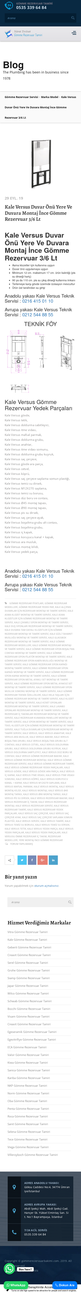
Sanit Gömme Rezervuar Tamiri (28, 1124)
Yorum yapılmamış (21, 844)
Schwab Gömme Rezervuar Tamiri (30, 1001)
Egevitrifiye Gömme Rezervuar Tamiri (32, 1039)
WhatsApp (17, 1285)
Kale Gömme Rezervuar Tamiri (27, 939)
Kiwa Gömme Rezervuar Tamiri (28, 1062)
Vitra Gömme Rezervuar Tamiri (28, 932)
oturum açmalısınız (46, 885)
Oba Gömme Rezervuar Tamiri (27, 1101)
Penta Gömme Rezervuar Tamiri (28, 1108)
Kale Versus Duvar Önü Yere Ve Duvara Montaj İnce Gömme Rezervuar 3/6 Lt (38, 213)
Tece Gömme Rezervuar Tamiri (27, 1139)
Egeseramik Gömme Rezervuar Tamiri (32, 1032)
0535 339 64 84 (31, 7)
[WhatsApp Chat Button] (9, 1268)
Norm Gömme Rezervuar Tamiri (28, 1093)
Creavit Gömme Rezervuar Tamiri (29, 955)
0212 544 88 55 (37, 314)
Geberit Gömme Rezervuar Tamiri (29, 947)
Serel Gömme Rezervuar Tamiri (28, 963)
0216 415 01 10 (37, 300)
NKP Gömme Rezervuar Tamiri (27, 1085)
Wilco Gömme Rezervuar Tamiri (28, 993)
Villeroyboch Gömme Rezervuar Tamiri (33, 1155)
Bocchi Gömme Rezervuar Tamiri (29, 1009)
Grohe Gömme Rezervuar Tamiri (29, 970)
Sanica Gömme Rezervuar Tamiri (29, 1070)
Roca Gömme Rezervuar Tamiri (28, 1116)
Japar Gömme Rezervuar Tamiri (28, 986)
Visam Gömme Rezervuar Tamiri (29, 1016)
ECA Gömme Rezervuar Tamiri (27, 1047)
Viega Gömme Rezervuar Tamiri (28, 1147)
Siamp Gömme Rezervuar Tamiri (29, 978)
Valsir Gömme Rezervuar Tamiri (28, 1055)
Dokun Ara (66, 1285)
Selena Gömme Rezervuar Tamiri (29, 1132)
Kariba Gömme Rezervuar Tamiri (29, 1078)
